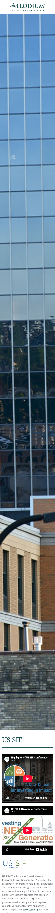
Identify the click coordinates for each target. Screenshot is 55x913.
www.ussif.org (30, 909)
